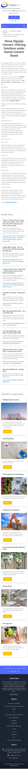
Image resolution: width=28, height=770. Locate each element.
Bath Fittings (14, 723)
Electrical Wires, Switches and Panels (14, 715)
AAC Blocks (14, 734)
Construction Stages (15, 31)
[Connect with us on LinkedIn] (16, 21)
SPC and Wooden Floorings (14, 740)
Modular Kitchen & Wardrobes (14, 726)
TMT (14, 731)
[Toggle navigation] (24, 26)
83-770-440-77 (8, 10)
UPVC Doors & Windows (14, 703)
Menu (4, 26)
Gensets (14, 709)
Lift (14, 712)
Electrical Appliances (14, 717)
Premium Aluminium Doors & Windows (14, 706)
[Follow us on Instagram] (18, 21)
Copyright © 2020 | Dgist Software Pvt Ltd (14, 764)
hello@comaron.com (19, 10)
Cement (5, 33)
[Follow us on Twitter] (13, 21)
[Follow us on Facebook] (10, 21)
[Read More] (14, 694)
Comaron (4, 31)
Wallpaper (14, 720)
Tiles (14, 737)
